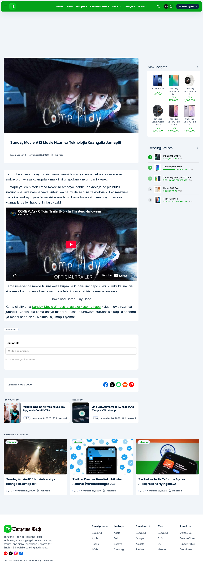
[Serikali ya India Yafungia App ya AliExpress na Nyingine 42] (167, 456)
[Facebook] (21, 553)
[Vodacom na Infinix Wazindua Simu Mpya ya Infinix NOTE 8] (12, 412)
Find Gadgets (186, 6)
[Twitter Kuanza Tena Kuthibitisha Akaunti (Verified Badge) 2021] (101, 456)
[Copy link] (131, 384)
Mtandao (11, 442)
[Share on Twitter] (112, 384)
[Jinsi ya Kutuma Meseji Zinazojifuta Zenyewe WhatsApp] (80, 412)
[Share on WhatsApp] (118, 384)
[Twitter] (10, 553)
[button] (5, 6)
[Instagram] (15, 553)
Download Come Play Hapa (71, 299)
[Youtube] (5, 553)
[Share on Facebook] (106, 384)
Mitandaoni (11, 329)
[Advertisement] (96, 35)
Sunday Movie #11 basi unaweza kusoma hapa (66, 307)
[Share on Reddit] (125, 384)
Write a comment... (18, 351)
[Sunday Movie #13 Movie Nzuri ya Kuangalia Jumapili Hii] (35, 456)
